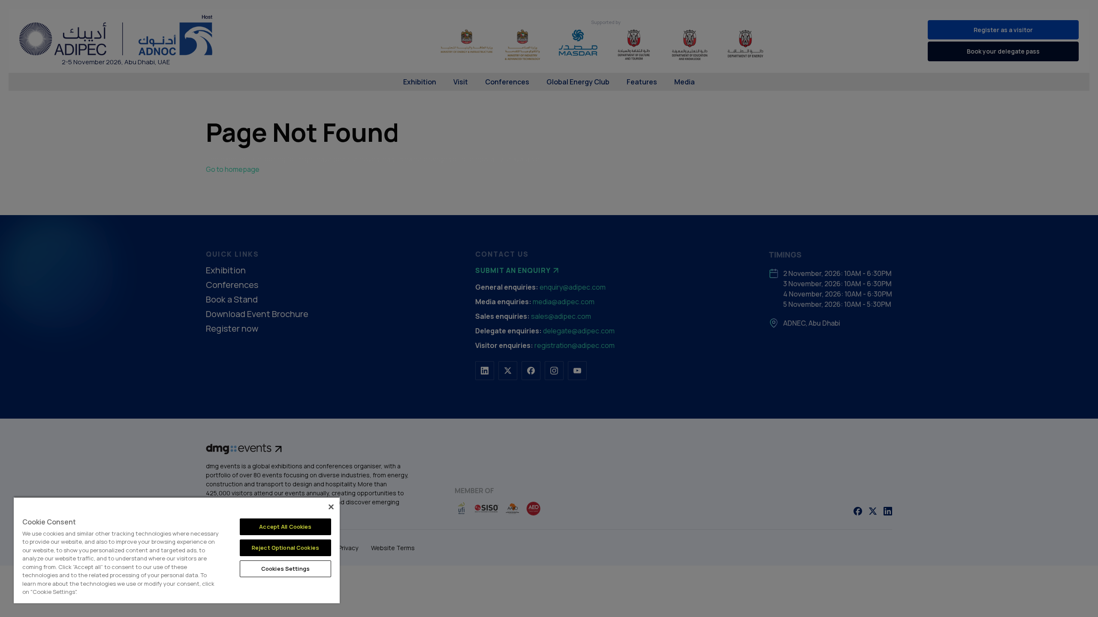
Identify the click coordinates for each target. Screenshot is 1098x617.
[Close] (331, 506)
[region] (177, 550)
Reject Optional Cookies (285, 547)
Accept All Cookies (285, 526)
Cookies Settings (285, 568)
